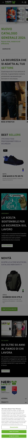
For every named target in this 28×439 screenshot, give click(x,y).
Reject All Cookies (14, 431)
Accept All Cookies (14, 436)
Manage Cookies (14, 427)
